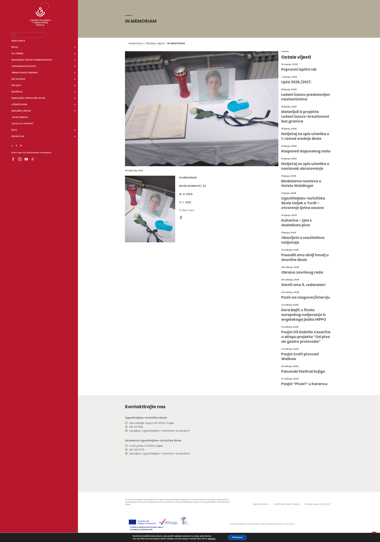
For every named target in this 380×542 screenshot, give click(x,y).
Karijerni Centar (21, 110)
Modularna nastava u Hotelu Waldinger (301, 183)
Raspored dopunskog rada (305, 151)
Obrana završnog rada (302, 272)
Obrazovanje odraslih (24, 72)
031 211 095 (136, 427)
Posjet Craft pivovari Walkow (300, 356)
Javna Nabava (19, 117)
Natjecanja (18, 78)
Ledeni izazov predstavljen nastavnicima (305, 97)
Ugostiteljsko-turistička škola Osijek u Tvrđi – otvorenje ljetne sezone (303, 203)
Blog (14, 129)
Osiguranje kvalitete (23, 66)
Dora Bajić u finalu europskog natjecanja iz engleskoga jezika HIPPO (303, 315)
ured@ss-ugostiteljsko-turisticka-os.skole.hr (159, 431)
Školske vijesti (155, 43)
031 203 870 (136, 449)
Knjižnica (16, 91)
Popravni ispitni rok (299, 69)
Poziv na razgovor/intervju (305, 297)
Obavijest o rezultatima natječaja (302, 240)
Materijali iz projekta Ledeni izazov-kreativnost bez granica (305, 116)
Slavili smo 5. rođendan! (303, 284)
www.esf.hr (290, 524)
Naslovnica (18, 40)
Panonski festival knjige (303, 371)
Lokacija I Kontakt (22, 123)
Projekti (16, 85)
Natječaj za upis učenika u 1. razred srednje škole (305, 136)
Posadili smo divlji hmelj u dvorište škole (305, 257)
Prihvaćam (237, 537)
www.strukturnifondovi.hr (271, 524)
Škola (14, 47)
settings (211, 538)
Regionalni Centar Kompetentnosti (31, 59)
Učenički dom (19, 104)
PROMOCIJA (17, 136)
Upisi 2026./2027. (296, 82)
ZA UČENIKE (17, 53)
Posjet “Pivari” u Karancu (304, 384)
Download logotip (317, 504)
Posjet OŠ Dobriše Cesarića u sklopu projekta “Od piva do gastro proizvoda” (305, 337)
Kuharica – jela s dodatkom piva (296, 223)
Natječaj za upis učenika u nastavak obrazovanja (305, 166)
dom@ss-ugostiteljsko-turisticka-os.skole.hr (159, 453)
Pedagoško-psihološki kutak (28, 98)
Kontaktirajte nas (286, 504)
